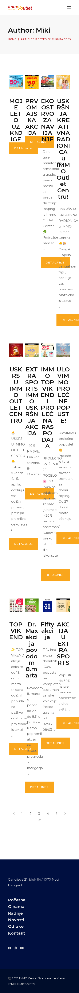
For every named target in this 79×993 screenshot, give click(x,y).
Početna (16, 900)
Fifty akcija (47, 631)
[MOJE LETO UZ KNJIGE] (16, 82)
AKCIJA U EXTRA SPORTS (63, 643)
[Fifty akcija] (47, 605)
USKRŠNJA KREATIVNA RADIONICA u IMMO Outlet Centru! (63, 148)
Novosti (16, 919)
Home (12, 39)
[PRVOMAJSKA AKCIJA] (32, 82)
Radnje (15, 913)
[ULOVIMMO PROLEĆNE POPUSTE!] (63, 350)
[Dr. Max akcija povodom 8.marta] (32, 605)
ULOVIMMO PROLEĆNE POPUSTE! (63, 395)
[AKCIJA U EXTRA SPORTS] (63, 605)
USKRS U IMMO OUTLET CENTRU (16, 395)
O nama (16, 906)
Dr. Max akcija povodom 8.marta (31, 650)
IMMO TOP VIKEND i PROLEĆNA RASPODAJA (47, 408)
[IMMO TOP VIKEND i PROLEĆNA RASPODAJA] (47, 350)
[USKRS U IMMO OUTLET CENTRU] (16, 350)
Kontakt (16, 933)
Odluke (16, 926)
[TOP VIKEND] (16, 605)
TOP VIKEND (16, 631)
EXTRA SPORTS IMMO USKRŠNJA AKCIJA (31, 401)
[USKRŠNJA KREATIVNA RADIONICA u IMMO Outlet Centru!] (63, 82)
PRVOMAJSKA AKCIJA (31, 117)
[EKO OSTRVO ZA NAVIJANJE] (47, 82)
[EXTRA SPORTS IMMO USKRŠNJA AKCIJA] (32, 350)
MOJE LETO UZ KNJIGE (16, 120)
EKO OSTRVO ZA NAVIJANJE (47, 120)
